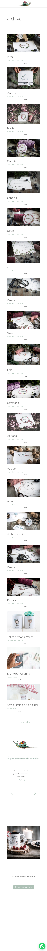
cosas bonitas (11, 640)
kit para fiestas (12, 677)
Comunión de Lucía (23, 840)
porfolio (20, 640)
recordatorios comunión (15, 60)
